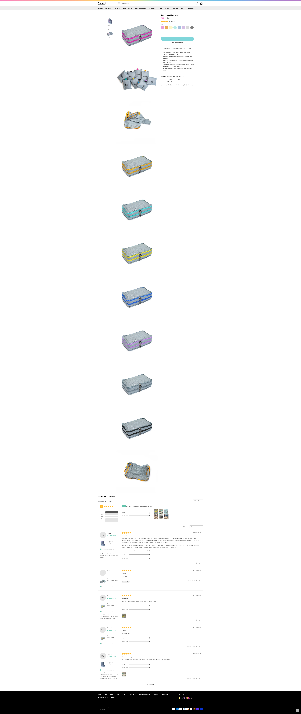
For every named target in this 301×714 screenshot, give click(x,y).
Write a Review (198, 501)
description (167, 48)
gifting (167, 8)
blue (179, 27)
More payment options (177, 42)
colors (162, 24)
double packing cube (112, 605)
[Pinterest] (189, 698)
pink (162, 27)
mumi (107, 709)
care (190, 48)
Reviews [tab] (101, 496)
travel (117, 8)
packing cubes (110, 543)
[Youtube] (184, 698)
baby (161, 8)
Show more (150, 684)
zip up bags (152, 8)
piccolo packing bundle (112, 580)
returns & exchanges (144, 695)
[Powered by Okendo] (105, 501)
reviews (124, 695)
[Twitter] (180, 698)
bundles (175, 8)
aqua (175, 27)
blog (111, 695)
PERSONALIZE (190, 8)
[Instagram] (187, 698)
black (192, 27)
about (105, 695)
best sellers (108, 8)
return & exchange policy (179, 48)
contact (113, 697)
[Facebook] (182, 698)
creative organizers (140, 8)
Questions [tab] (112, 496)
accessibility (164, 695)
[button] (168, 21)
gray (187, 27)
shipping (156, 695)
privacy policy (101, 707)
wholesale (133, 695)
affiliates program (103, 697)
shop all (100, 8)
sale (182, 8)
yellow (171, 27)
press (117, 695)
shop (99, 695)
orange (166, 27)
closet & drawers (127, 8)
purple (183, 27)
